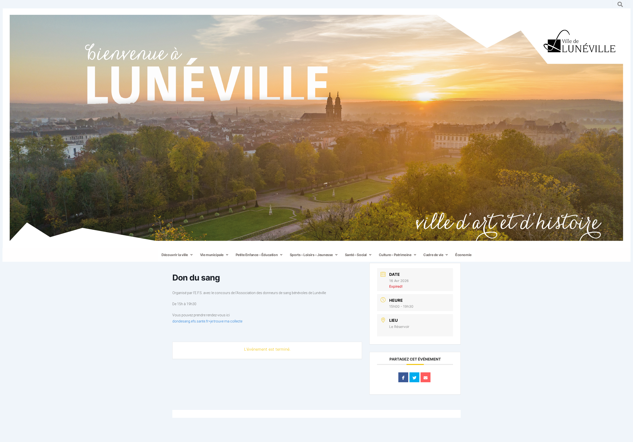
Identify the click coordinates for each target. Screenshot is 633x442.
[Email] (425, 377)
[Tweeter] (414, 377)
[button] (177, 255)
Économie (463, 255)
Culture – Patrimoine (395, 255)
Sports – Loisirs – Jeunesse (311, 255)
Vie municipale (212, 255)
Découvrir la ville (174, 255)
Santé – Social (356, 255)
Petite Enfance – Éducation (257, 255)
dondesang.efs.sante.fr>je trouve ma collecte (207, 321)
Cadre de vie (433, 255)
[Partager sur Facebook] (403, 377)
